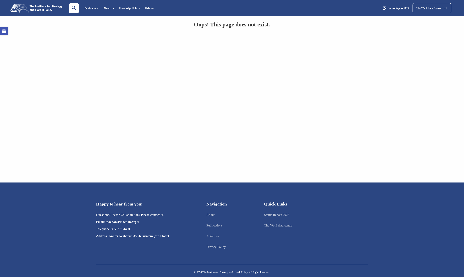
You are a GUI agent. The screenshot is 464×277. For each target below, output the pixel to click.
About (106, 8)
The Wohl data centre (278, 225)
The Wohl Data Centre (428, 8)
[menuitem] (91, 8)
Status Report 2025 (398, 8)
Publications (91, 8)
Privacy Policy (216, 247)
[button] (4, 31)
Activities (212, 236)
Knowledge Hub (128, 8)
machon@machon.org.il (122, 222)
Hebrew (149, 8)
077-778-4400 (120, 229)
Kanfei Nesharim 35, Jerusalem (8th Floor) (139, 236)
